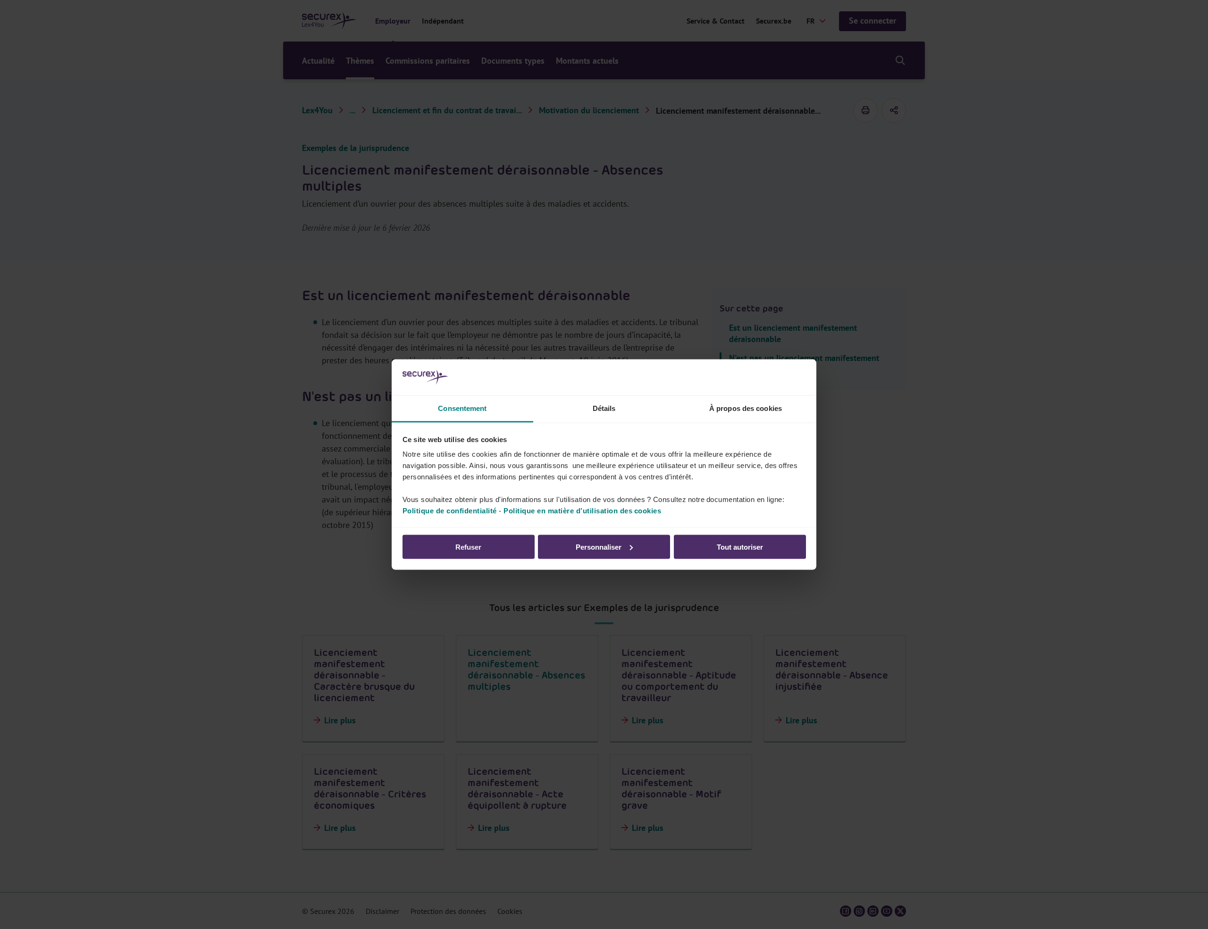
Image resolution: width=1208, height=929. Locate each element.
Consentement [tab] (462, 408)
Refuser (468, 547)
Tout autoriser (740, 547)
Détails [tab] (604, 408)
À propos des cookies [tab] (745, 408)
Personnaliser (598, 547)
